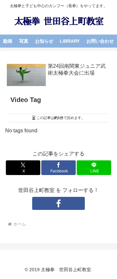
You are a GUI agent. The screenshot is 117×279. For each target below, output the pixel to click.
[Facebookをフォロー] (58, 203)
